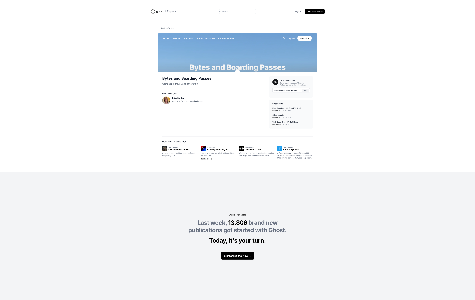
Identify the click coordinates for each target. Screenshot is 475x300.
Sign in (298, 11)
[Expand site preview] (237, 72)
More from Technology (174, 142)
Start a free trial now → (237, 255)
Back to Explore (167, 28)
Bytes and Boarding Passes (186, 78)
